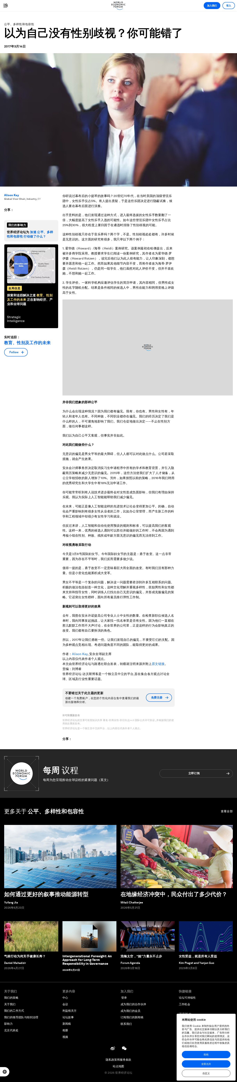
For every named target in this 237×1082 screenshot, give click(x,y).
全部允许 (206, 1064)
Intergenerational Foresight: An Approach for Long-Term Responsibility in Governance (87, 959)
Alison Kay (11, 195)
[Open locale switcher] (4, 1071)
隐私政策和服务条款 (118, 1059)
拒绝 (206, 1054)
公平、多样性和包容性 (19, 24)
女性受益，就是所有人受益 (198, 956)
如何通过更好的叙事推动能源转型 (46, 894)
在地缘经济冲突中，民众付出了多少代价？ (174, 894)
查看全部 (227, 811)
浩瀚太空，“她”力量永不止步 (141, 956)
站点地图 (118, 1066)
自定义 (206, 1073)
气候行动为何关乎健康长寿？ (25, 956)
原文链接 (158, 664)
